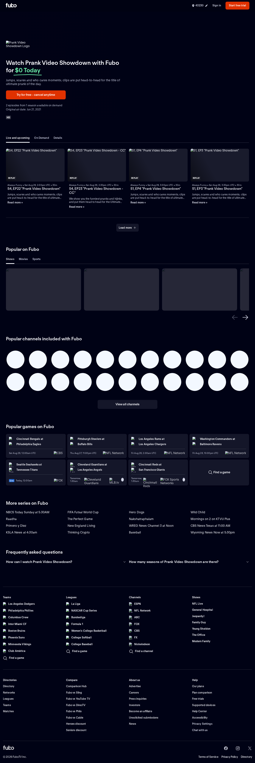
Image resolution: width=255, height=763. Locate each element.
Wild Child (198, 512)
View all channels (128, 404)
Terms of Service (208, 756)
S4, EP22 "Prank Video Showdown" (33, 189)
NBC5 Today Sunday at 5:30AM (27, 512)
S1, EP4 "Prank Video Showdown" (155, 189)
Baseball (135, 532)
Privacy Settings (202, 723)
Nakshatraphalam (141, 519)
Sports (36, 259)
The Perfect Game (80, 519)
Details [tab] (58, 137)
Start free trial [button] (237, 5)
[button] (35, 165)
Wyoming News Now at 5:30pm (213, 532)
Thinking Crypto (79, 532)
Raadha (11, 519)
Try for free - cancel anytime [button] (36, 95)
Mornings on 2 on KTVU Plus (210, 519)
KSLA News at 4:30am (21, 532)
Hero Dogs (136, 512)
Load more (125, 227)
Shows (10, 259)
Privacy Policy (229, 756)
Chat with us (200, 730)
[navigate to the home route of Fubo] (11, 5)
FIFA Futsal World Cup (83, 512)
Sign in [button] (216, 5)
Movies (23, 259)
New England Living (81, 525)
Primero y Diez (16, 525)
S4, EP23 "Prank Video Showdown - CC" (96, 191)
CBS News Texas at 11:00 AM (211, 525)
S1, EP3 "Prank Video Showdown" (217, 189)
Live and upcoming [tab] (18, 137)
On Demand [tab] (41, 137)
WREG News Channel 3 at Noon (151, 525)
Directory (246, 756)
